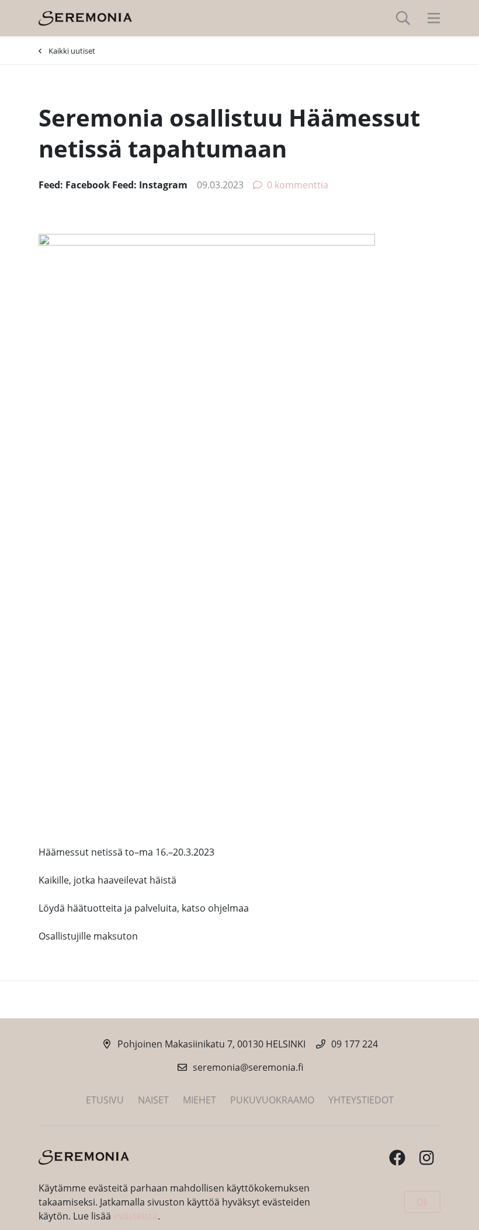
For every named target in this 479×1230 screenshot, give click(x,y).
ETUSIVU (105, 1100)
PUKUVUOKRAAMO (272, 1100)
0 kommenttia (297, 184)
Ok (422, 1202)
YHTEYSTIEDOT (361, 1100)
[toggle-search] (403, 18)
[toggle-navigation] (433, 18)
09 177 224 (354, 1044)
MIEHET (199, 1100)
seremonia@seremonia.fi (248, 1067)
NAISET (153, 1100)
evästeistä (135, 1216)
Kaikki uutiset (71, 50)
